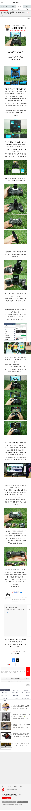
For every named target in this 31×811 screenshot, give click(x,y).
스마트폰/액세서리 (25, 692)
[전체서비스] (1, 2)
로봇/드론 (15, 695)
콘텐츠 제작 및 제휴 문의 (22, 801)
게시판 (19, 6)
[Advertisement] (15, 767)
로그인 (3, 786)
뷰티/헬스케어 (15, 698)
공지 (19, 9)
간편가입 (9, 786)
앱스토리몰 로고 (3, 790)
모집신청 (11, 6)
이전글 (14, 681)
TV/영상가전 (26, 695)
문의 (11, 9)
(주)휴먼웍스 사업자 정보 (10, 789)
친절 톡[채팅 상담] (6, 798)
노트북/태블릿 (25, 698)
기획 (5, 700)
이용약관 (14, 801)
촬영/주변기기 (15, 692)
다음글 (16, 678)
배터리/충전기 (5, 692)
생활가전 (5, 698)
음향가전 (15, 690)
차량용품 (26, 690)
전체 (5, 690)
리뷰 (4, 9)
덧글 (8, 664)
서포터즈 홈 (4, 6)
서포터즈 (15, 2)
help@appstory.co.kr (9, 791)
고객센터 (15, 786)
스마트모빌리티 (5, 695)
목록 (29, 18)
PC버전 (20, 786)
